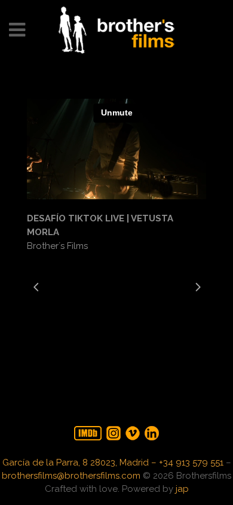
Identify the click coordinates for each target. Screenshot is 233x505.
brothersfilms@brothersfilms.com (71, 475)
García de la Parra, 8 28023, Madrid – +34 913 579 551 (112, 462)
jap (182, 488)
